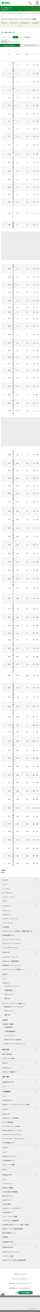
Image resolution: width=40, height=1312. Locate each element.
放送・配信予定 (7, 1054)
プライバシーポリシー (20, 1279)
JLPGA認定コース (7, 1212)
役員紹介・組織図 (7, 1188)
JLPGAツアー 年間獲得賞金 (10, 961)
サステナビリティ (7, 1247)
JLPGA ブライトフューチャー (11, 1252)
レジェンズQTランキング (10, 948)
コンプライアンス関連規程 (10, 1221)
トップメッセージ (7, 1184)
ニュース (5, 880)
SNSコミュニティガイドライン (20, 1283)
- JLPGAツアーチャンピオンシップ (14, 1044)
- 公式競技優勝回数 (9, 1031)
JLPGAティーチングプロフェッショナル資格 (16, 1104)
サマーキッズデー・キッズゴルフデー (13, 1139)
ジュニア (5, 1109)
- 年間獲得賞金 (8, 990)
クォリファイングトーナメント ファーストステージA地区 (18, 19)
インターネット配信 (8, 1058)
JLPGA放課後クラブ (8, 1143)
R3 (15, 37)
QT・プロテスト (7, 893)
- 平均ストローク (8, 994)
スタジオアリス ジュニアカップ (12, 1134)
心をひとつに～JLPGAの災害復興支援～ (14, 1260)
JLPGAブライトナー (8, 1082)
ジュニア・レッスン (8, 897)
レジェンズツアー (7, 923)
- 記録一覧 (6, 998)
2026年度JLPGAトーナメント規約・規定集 (15, 1225)
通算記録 (5, 1020)
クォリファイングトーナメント (11, 939)
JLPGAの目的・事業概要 (9, 1192)
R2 (9, 37)
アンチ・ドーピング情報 (9, 1216)
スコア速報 (25, 1293)
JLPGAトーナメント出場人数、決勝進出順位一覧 (17, 931)
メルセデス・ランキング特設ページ (13, 969)
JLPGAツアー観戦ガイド (9, 1072)
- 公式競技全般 (8, 1027)
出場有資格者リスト (8, 935)
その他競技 (5, 927)
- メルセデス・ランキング (11, 986)
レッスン (5, 1148)
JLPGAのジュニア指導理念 (10, 1118)
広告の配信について (34, 1308)
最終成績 (27, 37)
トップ (4, 885)
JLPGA (4, 901)
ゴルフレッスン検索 (8, 1165)
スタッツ (5, 974)
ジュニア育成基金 (7, 1122)
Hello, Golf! (6, 1114)
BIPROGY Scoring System (13, 41)
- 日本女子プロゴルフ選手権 (12, 1040)
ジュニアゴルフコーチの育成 (11, 1126)
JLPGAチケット (7, 1068)
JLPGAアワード (7, 1200)
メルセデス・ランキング (9, 957)
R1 (4, 37)
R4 (21, 37)
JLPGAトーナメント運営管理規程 (12, 1229)
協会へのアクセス (7, 1196)
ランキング (5, 952)
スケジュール (6, 911)
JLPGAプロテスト (7, 1100)
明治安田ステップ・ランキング (11, 965)
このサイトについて (20, 1274)
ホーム (3, 13)
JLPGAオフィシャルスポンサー (11, 1208)
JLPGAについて (7, 1175)
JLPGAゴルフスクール (9, 1156)
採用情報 (5, 1237)
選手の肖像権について (9, 1233)
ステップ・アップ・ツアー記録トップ (13, 1004)
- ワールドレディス (9, 1035)
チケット (5, 1063)
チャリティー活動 (7, 1256)
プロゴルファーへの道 (14, 13)
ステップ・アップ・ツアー (10, 919)
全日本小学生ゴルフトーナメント (12, 1130)
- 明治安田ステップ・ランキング (13, 1007)
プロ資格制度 (6, 1092)
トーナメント (6, 889)
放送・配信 (5, 1049)
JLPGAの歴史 (6, 1204)
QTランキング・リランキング (11, 943)
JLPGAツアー (6, 915)
